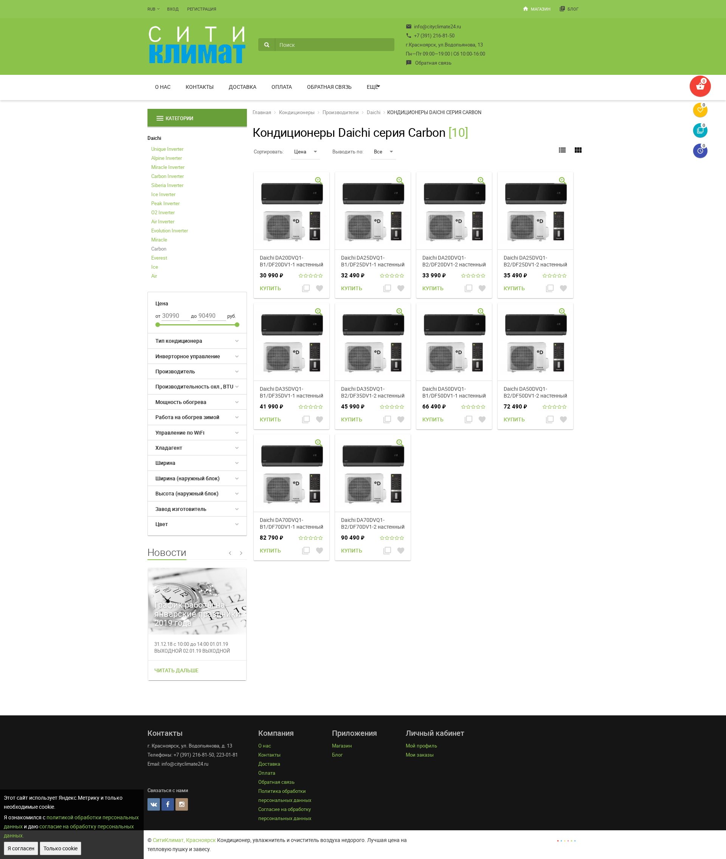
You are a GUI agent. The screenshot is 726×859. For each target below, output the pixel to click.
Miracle (159, 239)
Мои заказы (420, 754)
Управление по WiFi (180, 432)
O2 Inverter (163, 212)
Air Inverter (162, 221)
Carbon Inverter (167, 176)
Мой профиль (421, 745)
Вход (172, 9)
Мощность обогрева (180, 402)
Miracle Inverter (168, 167)
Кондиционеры (297, 112)
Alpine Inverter (166, 158)
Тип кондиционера (178, 340)
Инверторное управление (187, 356)
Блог (569, 9)
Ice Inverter (163, 194)
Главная (262, 112)
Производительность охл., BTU (194, 386)
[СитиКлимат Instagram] (181, 804)
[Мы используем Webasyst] (566, 840)
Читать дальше (176, 670)
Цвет (161, 524)
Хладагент (168, 447)
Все (378, 151)
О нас (163, 86)
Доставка (242, 86)
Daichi (154, 138)
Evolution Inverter (169, 230)
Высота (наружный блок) (187, 493)
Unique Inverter (167, 148)
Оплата (281, 86)
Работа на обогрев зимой (187, 417)
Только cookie (60, 848)
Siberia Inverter (167, 185)
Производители (341, 112)
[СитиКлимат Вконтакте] (153, 804)
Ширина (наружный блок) (187, 478)
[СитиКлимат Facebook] (167, 804)
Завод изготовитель (180, 508)
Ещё (372, 86)
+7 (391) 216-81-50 (430, 35)
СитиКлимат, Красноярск (184, 840)
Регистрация (201, 9)
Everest (159, 257)
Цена (300, 151)
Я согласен (21, 848)
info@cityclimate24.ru (433, 26)
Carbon (158, 248)
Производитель (175, 371)
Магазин (537, 9)
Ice (154, 266)
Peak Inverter (165, 203)
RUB (151, 9)
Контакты (200, 86)
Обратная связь (428, 62)
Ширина (165, 462)
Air (154, 275)
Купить (270, 288)
